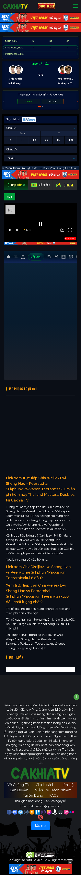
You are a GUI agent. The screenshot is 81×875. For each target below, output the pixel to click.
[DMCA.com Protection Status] (40, 854)
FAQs (53, 795)
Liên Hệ (67, 785)
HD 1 (9, 197)
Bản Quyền (19, 790)
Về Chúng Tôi (18, 785)
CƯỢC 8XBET (46, 6)
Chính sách (45, 785)
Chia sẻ (69, 185)
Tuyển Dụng (33, 795)
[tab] (16, 185)
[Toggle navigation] (75, 6)
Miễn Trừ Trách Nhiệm (53, 790)
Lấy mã (40, 825)
